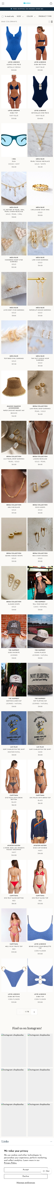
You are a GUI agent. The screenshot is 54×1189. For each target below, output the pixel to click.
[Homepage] (27, 3)
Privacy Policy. (10, 1163)
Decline (25, 1176)
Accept (26, 1170)
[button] (3, 3)
